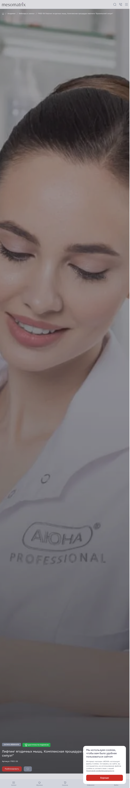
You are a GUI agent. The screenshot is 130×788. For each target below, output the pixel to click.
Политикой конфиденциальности (100, 771)
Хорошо (104, 777)
